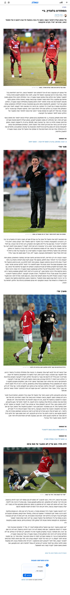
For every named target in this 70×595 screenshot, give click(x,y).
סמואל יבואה (54, 553)
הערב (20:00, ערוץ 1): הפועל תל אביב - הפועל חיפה (47, 142)
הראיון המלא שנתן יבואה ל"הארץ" (53, 430)
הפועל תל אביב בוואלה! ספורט (54, 439)
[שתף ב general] (5, 2)
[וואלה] (35, 2)
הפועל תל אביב (62, 553)
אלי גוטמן (47, 553)
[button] (61, 2)
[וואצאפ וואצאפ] (9, 2)
